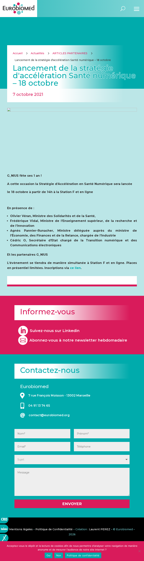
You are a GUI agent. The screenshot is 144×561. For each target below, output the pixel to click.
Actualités (37, 53)
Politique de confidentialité (83, 555)
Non (58, 555)
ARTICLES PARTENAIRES (69, 53)
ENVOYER (72, 504)
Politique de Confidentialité (54, 529)
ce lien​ (75, 268)
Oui (48, 555)
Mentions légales (21, 529)
